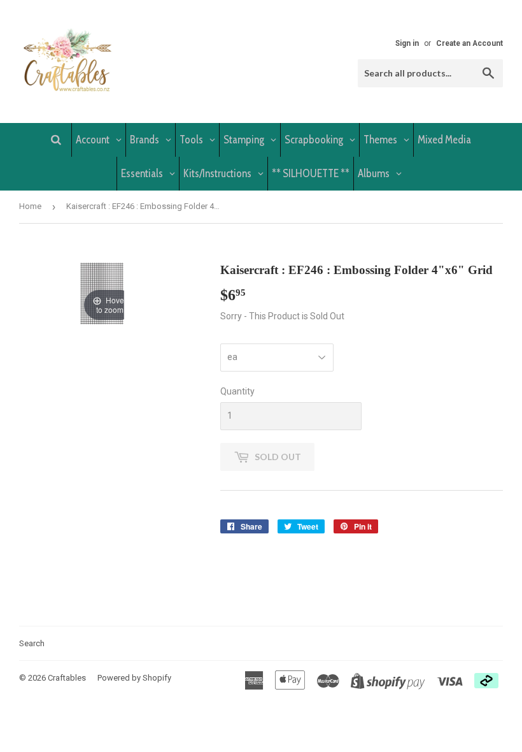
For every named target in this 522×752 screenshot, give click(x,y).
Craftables (67, 678)
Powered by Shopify (134, 678)
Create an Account (469, 43)
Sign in (407, 43)
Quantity (237, 391)
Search (32, 643)
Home (30, 206)
